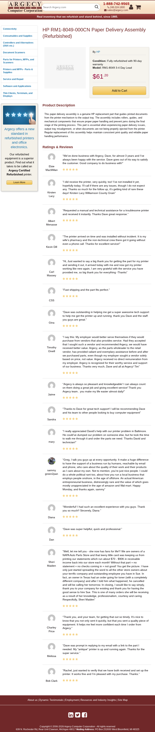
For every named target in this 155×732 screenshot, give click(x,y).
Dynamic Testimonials (51, 700)
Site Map (123, 700)
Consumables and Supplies (17, 36)
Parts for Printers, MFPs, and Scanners (18, 61)
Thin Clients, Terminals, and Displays (18, 95)
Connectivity (10, 29)
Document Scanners (14, 52)
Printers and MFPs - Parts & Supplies (18, 71)
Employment (72, 700)
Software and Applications (17, 86)
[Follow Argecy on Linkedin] (70, 715)
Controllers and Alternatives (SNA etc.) (18, 44)
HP (98, 51)
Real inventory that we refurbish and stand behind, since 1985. (77, 16)
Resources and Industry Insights (98, 700)
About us (32, 700)
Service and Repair (13, 79)
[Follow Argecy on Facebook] (84, 715)
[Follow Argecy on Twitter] (77, 715)
